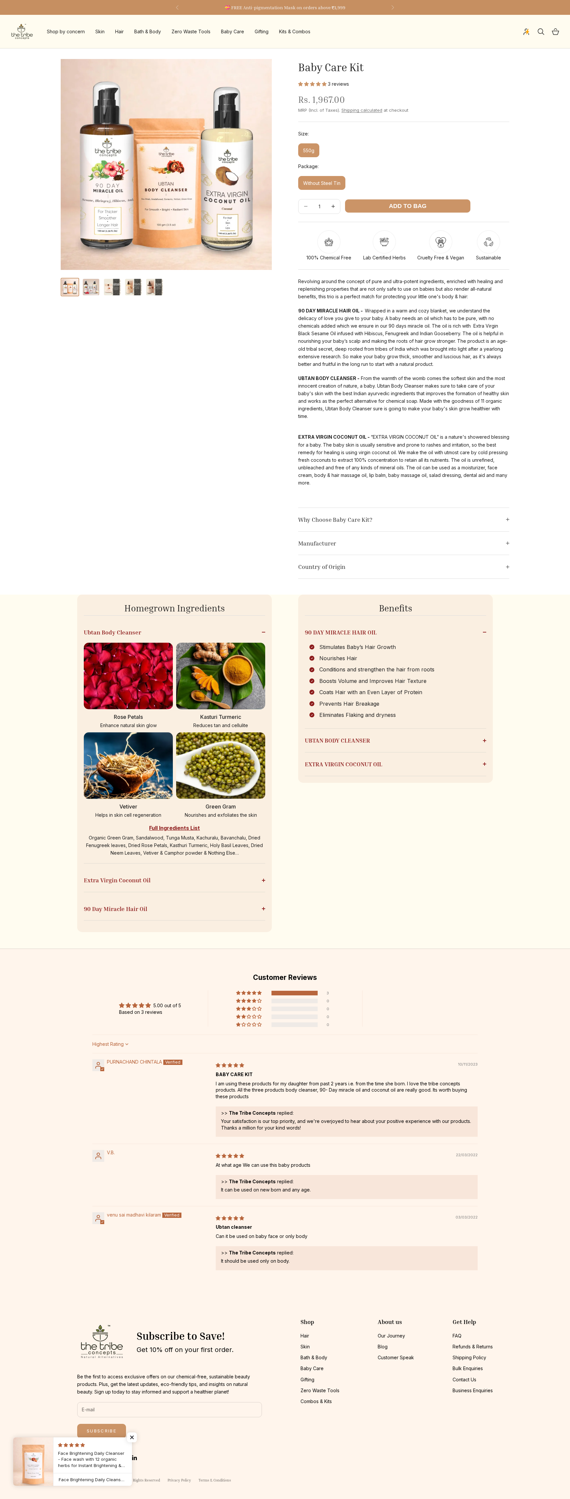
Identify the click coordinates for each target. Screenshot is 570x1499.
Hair (119, 32)
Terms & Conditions (215, 1480)
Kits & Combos (294, 32)
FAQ (457, 1335)
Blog (383, 1346)
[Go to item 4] (133, 287)
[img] (230, 1065)
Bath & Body (147, 32)
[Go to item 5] (154, 287)
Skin (100, 32)
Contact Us (464, 1379)
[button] (313, 84)
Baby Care (232, 32)
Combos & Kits (316, 1401)
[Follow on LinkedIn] (134, 1457)
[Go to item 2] (91, 287)
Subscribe (101, 1430)
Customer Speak (396, 1357)
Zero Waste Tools (191, 32)
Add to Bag (408, 206)
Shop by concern (66, 32)
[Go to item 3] (112, 287)
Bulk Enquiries (468, 1368)
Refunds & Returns (473, 1346)
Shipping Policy (469, 1357)
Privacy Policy (179, 1480)
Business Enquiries (473, 1390)
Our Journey (391, 1335)
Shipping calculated (361, 110)
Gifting (262, 32)
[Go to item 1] (70, 287)
